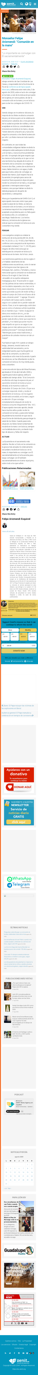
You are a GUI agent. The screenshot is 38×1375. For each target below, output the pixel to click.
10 (6, 1172)
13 (19, 1172)
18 (10, 1176)
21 (23, 1176)
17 (6, 1176)
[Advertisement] (19, 690)
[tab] (11, 1296)
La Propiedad (27, 1341)
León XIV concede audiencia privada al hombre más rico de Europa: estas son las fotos (22, 996)
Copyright (32, 1345)
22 (27, 1176)
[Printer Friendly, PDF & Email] (7, 76)
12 (15, 1172)
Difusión (14, 1345)
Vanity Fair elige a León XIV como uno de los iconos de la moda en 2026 (22, 1007)
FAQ (19, 1341)
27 (19, 1180)
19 (15, 1176)
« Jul (5, 1188)
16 (32, 1172)
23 (32, 1176)
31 (6, 1184)
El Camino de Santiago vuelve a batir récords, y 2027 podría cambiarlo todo (22, 1034)
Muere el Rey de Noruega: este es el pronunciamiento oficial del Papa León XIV (11, 1222)
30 (32, 1180)
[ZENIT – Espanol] (10, 4)
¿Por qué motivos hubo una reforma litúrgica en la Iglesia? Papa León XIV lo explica (21, 985)
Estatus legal (23, 1345)
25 (10, 1180)
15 (27, 1172)
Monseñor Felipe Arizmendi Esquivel (16, 79)
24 (6, 1180)
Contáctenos (19, 1348)
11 (10, 1172)
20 (19, 1176)
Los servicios (5, 1345)
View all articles (8, 531)
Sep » (9, 1188)
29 (27, 1180)
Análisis (5, 11)
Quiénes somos (10, 1341)
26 (15, 1180)
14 (23, 1172)
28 (23, 1180)
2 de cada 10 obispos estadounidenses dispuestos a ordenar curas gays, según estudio (17, 957)
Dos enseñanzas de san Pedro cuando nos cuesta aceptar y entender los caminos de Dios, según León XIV (18, 942)
